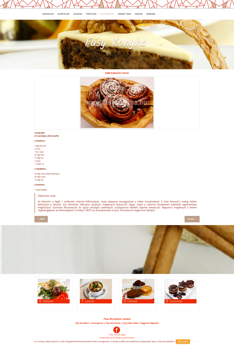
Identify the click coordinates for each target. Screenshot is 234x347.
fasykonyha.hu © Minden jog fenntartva (117, 337)
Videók (139, 14)
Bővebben (195, 341)
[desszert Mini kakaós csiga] (117, 102)
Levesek (77, 14)
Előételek (63, 14)
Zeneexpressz (97, 323)
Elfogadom (182, 341)
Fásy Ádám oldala (130, 323)
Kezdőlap (48, 14)
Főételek (91, 14)
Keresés (150, 14)
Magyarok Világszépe (149, 323)
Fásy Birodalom (82, 323)
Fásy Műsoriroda (112, 323)
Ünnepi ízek (124, 14)
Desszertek (107, 14)
